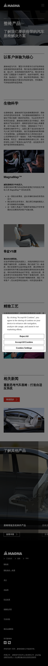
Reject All (24, 336)
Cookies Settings (24, 348)
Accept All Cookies (24, 342)
